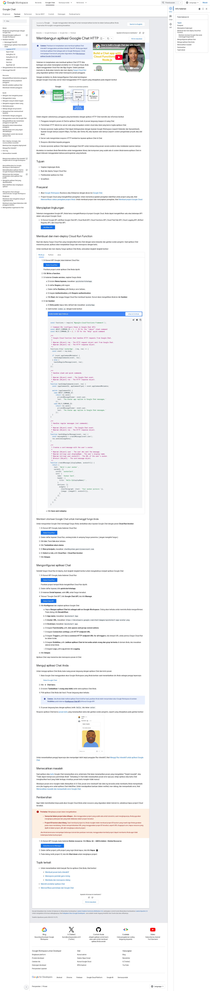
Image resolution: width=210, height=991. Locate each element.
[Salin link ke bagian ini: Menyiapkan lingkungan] (66, 208)
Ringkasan (6, 14)
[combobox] (172, 3)
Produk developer (38, 958)
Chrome (69, 977)
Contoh (51, 14)
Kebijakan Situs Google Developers (74, 913)
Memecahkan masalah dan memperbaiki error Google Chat (58, 789)
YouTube (125, 965)
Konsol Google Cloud (84, 961)
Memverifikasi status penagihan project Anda (58, 199)
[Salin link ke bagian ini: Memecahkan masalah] (65, 768)
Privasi (45, 986)
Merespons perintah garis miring (57, 876)
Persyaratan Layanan (39, 968)
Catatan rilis (36, 961)
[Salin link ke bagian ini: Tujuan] (46, 161)
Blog (124, 954)
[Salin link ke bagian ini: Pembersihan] (54, 797)
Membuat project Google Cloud (130, 199)
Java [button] (59, 255)
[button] (14, 39)
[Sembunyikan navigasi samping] (26, 987)
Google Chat (50, 3)
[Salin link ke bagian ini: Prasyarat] (50, 187)
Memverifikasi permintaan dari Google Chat (57, 888)
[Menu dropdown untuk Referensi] (86, 2)
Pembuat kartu (74, 14)
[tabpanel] (91, 385)
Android (59, 977)
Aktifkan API (47, 227)
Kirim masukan (136, 39)
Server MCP (40, 14)
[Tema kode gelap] (137, 320)
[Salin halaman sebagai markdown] (108, 38)
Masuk (205, 3)
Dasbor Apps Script (83, 958)
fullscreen (203, 9)
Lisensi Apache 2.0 (141, 911)
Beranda (38, 3)
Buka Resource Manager (52, 846)
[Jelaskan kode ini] (133, 320)
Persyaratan (36, 986)
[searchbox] (15, 21)
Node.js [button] (41, 255)
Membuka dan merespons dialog (57, 880)
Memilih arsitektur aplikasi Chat (53, 884)
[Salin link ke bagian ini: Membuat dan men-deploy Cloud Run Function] (94, 236)
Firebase (79, 977)
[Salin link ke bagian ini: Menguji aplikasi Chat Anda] (70, 665)
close (206, 9)
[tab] (41, 254)
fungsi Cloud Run (79, 70)
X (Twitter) (126, 961)
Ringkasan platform (39, 954)
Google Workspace (51, 33)
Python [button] (50, 255)
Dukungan (61, 14)
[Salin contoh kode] (140, 320)
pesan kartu (63, 712)
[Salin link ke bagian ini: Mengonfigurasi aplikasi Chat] (73, 565)
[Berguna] (140, 33)
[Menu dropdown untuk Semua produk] (72, 2)
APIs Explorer (81, 965)
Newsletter (126, 958)
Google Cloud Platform (94, 977)
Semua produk (64, 3)
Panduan (17, 14)
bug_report (199, 9)
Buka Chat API (48, 601)
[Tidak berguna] (143, 33)
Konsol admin (82, 954)
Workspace (22, 2)
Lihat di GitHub (133, 314)
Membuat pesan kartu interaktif (57, 872)
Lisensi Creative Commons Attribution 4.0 (90, 911)
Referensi (80, 3)
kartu (52, 774)
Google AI (110, 977)
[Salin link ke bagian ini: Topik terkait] (53, 862)
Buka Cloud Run (51, 265)
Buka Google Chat (50, 680)
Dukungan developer (39, 965)
